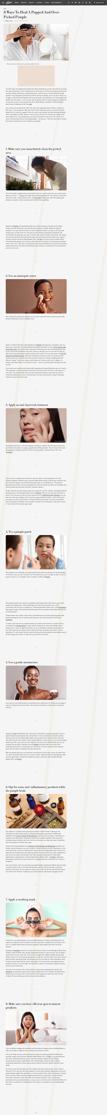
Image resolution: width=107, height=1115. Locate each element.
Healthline (9, 620)
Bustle (48, 577)
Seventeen (38, 198)
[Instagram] (79, 3)
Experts (24, 3)
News (17, 3)
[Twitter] (83, 3)
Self (30, 104)
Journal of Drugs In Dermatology (26, 836)
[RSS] (90, 3)
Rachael (16, 226)
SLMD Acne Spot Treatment (51, 495)
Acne (5, 8)
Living (46, 3)
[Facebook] (69, 3)
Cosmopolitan (62, 607)
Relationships (56, 3)
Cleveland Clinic (21, 626)
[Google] (86, 3)
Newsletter (100, 3)
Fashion (39, 3)
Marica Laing (8, 21)
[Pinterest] (72, 3)
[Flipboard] (76, 3)
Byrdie (39, 345)
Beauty (31, 3)
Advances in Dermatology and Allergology (42, 846)
